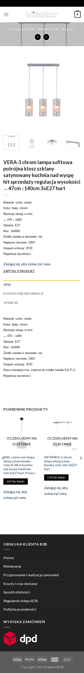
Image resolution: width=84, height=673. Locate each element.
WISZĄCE (68, 29)
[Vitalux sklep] (41, 14)
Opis (7, 284)
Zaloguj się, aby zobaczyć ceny (26, 264)
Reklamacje (12, 566)
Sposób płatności (16, 592)
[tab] (42, 284)
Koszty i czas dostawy (20, 583)
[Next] (73, 93)
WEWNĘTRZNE (48, 29)
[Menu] (6, 14)
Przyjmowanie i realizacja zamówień (31, 575)
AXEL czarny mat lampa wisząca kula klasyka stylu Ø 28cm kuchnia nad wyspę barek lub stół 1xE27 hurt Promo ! (19, 465)
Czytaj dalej (15, 481)
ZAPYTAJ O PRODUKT (19, 271)
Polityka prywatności (19, 609)
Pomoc (8, 558)
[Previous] (10, 93)
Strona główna (21, 29)
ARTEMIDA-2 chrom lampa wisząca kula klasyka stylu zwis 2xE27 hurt (60, 463)
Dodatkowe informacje (23, 293)
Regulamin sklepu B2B (20, 601)
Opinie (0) (10, 303)
